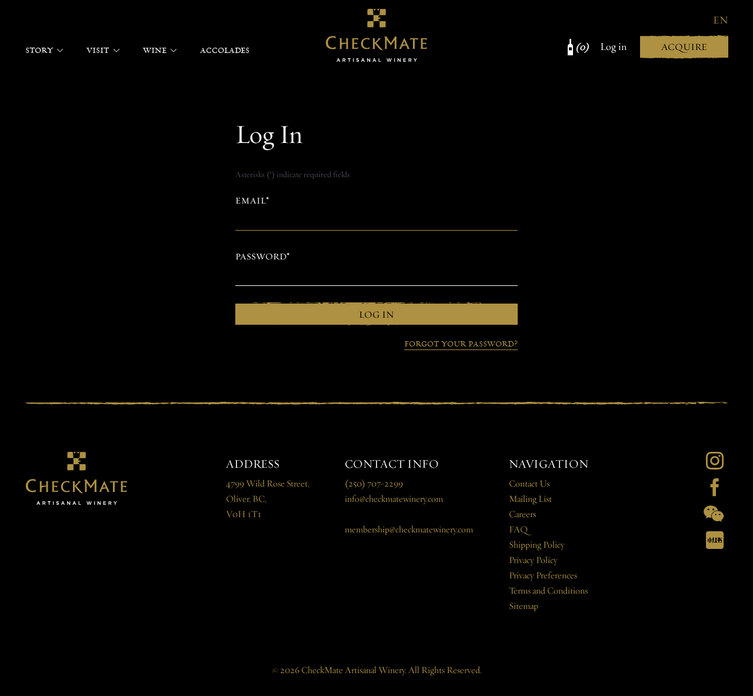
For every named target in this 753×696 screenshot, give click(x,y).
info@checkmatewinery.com (394, 499)
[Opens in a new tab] (715, 460)
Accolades (224, 50)
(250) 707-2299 (374, 484)
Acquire (684, 47)
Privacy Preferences (543, 576)
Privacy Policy (533, 560)
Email (250, 201)
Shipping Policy (537, 545)
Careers (522, 514)
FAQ (518, 530)
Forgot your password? (461, 343)
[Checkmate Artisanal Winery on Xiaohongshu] (715, 540)
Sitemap (523, 606)
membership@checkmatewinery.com (409, 530)
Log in (613, 47)
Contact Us (529, 484)
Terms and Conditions (548, 591)
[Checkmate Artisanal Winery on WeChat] (714, 513)
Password (260, 256)
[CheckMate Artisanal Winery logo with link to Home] (376, 35)
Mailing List (530, 499)
